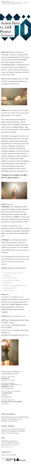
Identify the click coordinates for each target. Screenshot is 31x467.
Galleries (4, 4)
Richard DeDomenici (6, 397)
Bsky (9, 421)
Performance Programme (8, 2)
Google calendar (14, 433)
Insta (13, 421)
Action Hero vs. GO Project (8, 380)
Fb (11, 421)
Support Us (15, 4)
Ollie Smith (4, 395)
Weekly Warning (19, 2)
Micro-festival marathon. (7, 388)
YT (17, 421)
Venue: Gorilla (5, 325)
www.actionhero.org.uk (17, 316)
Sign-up (9, 4)
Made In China (5, 403)
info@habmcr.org (13, 441)
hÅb (20, 4)
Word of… (16, 445)
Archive (26, 2)
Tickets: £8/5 (5, 330)
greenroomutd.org (23, 250)
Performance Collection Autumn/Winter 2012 (10, 372)
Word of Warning (5, 1)
